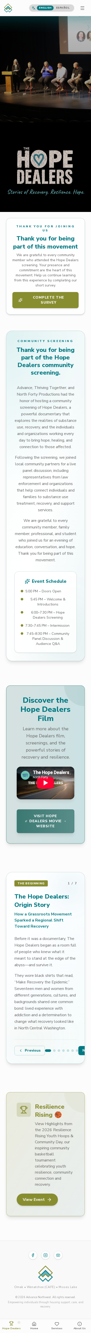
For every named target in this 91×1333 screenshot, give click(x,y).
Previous (33, 1050)
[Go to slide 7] (77, 1050)
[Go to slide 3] (59, 1050)
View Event (34, 1199)
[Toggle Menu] (82, 8)
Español (63, 8)
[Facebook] (33, 1255)
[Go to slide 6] (72, 1050)
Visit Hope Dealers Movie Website (45, 821)
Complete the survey (48, 300)
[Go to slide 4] (63, 1050)
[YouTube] (58, 1255)
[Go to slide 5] (68, 1050)
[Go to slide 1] (48, 1050)
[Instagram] (45, 1255)
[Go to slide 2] (54, 1050)
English (45, 8)
